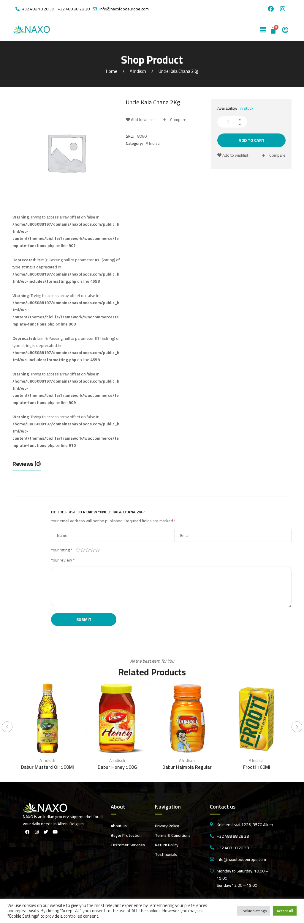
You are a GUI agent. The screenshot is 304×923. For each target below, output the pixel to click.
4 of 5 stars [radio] (92, 550)
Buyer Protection (126, 835)
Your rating (61, 550)
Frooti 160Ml (256, 766)
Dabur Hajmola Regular (187, 766)
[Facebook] (271, 9)
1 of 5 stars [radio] (77, 550)
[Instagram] (283, 9)
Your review (63, 560)
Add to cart (252, 140)
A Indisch (138, 71)
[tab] (26, 465)
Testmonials (166, 854)
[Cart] (273, 29)
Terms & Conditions (173, 835)
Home (111, 71)
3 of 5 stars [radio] (87, 550)
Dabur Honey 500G (117, 766)
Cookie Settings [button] (253, 910)
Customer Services (128, 845)
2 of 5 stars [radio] (83, 550)
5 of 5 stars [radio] (97, 550)
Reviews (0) (26, 464)
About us (119, 826)
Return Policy (166, 845)
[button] (263, 29)
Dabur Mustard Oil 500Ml (47, 766)
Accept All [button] (285, 910)
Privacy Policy (167, 826)
